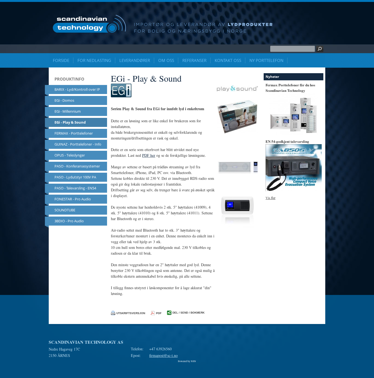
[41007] (237, 176)
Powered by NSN (187, 361)
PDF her (148, 155)
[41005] (237, 232)
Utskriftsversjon (130, 313)
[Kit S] (237, 136)
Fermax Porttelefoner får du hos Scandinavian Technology (290, 87)
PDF (159, 313)
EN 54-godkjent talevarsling (287, 141)
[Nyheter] (293, 133)
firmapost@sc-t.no (163, 355)
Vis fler (270, 197)
